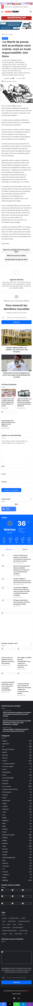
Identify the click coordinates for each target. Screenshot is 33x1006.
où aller (20, 924)
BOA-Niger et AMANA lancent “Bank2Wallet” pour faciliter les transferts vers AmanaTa (24, 662)
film (3, 924)
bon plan (4, 918)
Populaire (9, 549)
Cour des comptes (7, 766)
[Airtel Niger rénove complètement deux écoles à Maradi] (27, 905)
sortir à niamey (18, 933)
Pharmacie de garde (8, 835)
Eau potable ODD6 (7, 778)
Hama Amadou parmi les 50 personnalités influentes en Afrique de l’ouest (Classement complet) (21, 570)
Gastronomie (6, 800)
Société (4, 854)
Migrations (5, 820)
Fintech (4, 798)
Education (5, 783)
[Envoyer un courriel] (13, 78)
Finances (5, 795)
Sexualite (5, 852)
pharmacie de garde (18, 927)
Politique (5, 837)
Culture (4, 769)
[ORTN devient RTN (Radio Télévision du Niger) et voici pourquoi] (8, 415)
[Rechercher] (31, 12)
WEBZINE (5, 880)
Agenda (4, 741)
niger (14, 924)
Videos (4, 877)
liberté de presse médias (17, 255)
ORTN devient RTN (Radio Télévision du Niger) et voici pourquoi (8, 423)
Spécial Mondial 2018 (8, 857)
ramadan (4, 933)
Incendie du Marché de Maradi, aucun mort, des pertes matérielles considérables (8, 686)
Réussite (5, 843)
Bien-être (5, 755)
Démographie (6, 772)
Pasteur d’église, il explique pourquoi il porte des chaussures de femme (22, 580)
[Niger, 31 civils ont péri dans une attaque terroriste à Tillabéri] (27, 898)
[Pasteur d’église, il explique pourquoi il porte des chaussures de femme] (7, 581)
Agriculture (5, 743)
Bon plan (5, 758)
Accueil (5, 34)
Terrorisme (5, 866)
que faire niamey (23, 930)
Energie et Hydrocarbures (10, 789)
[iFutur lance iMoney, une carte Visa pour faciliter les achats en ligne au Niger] (6, 892)
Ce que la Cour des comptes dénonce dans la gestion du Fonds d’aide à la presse (7, 402)
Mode (4, 826)
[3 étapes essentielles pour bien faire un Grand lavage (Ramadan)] (7, 603)
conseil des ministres (8, 763)
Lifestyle (5, 806)
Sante (4, 846)
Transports (5, 874)
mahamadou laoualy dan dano (16, 259)
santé (10, 933)
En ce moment (6, 786)
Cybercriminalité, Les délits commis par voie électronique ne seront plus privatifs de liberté (24, 402)
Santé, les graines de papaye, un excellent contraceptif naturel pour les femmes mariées (22, 558)
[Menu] (2, 12)
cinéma (23, 918)
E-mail (3, 474)
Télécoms (5, 863)
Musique (4, 829)
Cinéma (4, 761)
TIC (3, 869)
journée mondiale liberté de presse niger (16, 250)
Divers (4, 775)
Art (3, 746)
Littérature (5, 809)
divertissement (12, 921)
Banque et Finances (8, 749)
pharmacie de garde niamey (9, 930)
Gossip (4, 803)
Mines (4, 823)
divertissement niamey (24, 921)
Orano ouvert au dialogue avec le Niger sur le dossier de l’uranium (7, 660)
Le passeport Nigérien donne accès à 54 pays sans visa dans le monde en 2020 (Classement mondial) (21, 591)
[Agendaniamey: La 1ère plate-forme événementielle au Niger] (12, 11)
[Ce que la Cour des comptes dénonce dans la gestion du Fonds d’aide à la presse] (8, 393)
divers (4, 921)
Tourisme (5, 872)
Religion (4, 840)
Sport (4, 860)
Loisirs (4, 812)
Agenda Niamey (8, 78)
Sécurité (4, 849)
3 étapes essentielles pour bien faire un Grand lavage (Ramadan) (21, 602)
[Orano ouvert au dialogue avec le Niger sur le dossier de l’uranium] (8, 652)
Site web (4, 481)
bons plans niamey (14, 918)
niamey (9, 924)
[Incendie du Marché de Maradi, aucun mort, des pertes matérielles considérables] (8, 676)
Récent (25, 549)
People (4, 832)
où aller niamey (6, 927)
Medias (11, 34)
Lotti (3, 815)
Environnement (6, 792)
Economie (5, 780)
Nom (3, 466)
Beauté (4, 752)
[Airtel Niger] (16, 3)
